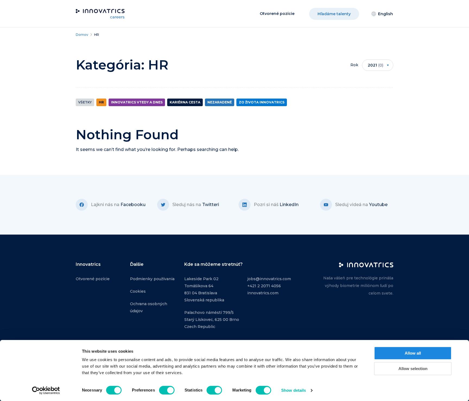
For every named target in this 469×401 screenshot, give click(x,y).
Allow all (413, 353)
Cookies (138, 291)
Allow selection (412, 368)
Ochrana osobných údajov (148, 307)
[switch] (167, 390)
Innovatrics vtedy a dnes (137, 102)
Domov (82, 35)
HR (101, 102)
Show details (293, 390)
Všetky (85, 102)
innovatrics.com (262, 293)
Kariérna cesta (185, 102)
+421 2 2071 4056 (264, 285)
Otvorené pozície (277, 13)
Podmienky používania (152, 278)
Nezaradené (219, 102)
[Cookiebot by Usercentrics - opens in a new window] (46, 390)
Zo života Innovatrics (261, 102)
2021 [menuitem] (375, 65)
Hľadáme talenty (334, 13)
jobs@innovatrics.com (269, 278)
